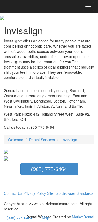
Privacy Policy (34, 193)
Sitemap (54, 193)
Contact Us (13, 193)
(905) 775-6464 (49, 169)
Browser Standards (77, 193)
